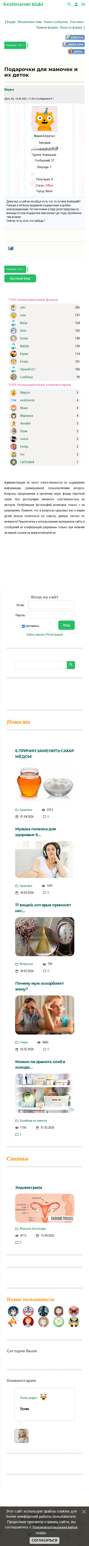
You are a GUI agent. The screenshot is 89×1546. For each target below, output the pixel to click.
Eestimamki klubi (23, 4)
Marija (23, 323)
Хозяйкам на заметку (33, 1120)
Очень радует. (29, 1398)
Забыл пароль (35, 634)
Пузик (24, 431)
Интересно (26, 964)
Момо (24, 408)
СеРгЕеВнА (27, 462)
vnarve (24, 439)
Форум (10, 22)
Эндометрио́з (28, 1187)
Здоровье (26, 809)
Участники (76, 22)
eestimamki (27, 400)
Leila (23, 315)
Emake (24, 361)
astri (22, 307)
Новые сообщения (56, 22)
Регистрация (54, 634)
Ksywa (24, 354)
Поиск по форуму (71, 27)
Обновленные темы (29, 22)
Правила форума (47, 27)
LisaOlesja (26, 377)
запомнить (32, 626)
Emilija (24, 446)
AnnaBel (25, 423)
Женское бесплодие (33, 1228)
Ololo (23, 330)
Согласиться (44, 1540)
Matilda (24, 346)
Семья (24, 1042)
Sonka (24, 338)
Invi (22, 454)
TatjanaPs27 (27, 369)
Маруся (9, 89)
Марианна (26, 415)
